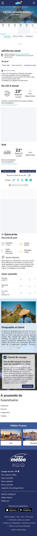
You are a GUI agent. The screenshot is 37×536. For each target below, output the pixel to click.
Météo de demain (8, 171)
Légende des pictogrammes (12, 488)
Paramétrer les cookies (28, 523)
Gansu (10, 7)
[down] (18, 348)
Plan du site (29, 517)
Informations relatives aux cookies (19, 520)
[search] (34, 3)
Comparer (29, 36)
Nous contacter (7, 485)
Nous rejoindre (7, 481)
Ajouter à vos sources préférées (20, 185)
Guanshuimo (25, 7)
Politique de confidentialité (11, 523)
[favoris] (32, 12)
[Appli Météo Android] (25, 510)
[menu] (3, 3)
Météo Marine (6, 497)
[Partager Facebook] (18, 180)
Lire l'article (27, 386)
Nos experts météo (8, 475)
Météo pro (5, 501)
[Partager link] (13, 180)
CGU (17, 517)
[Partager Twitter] (22, 180)
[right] (35, 28)
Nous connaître (7, 478)
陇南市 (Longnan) (17, 7)
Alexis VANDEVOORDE (22, 54)
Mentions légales (9, 517)
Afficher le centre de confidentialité (19, 526)
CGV (22, 517)
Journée (7, 36)
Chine (6, 7)
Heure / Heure (18, 36)
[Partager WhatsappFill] (30, 180)
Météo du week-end (27, 171)
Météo (2, 7)
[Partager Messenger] (26, 180)
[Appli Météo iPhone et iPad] (11, 510)
